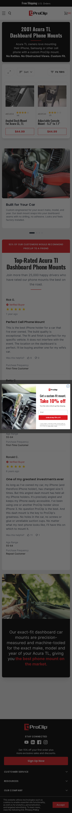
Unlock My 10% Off (53, 417)
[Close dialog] (67, 385)
